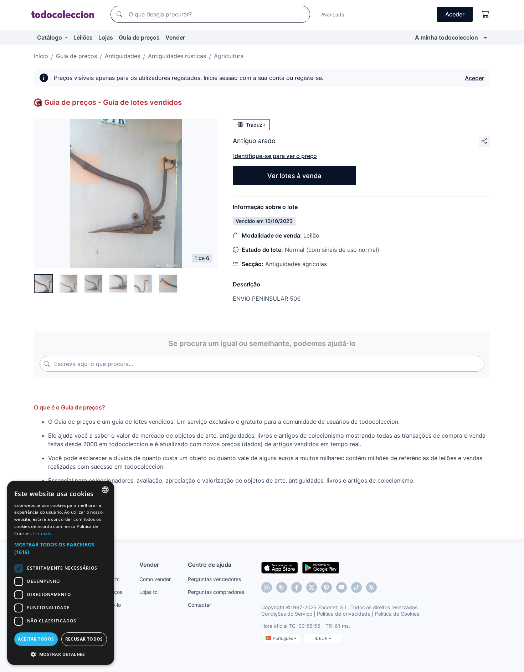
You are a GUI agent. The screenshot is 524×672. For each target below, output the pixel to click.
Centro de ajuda (209, 564)
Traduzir (255, 125)
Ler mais (42, 533)
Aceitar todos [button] (36, 639)
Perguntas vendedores (214, 579)
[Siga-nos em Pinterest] (326, 587)
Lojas (105, 37)
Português (283, 638)
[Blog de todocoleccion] (371, 587)
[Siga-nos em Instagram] (266, 587)
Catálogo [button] (50, 37)
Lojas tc (148, 592)
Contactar (199, 605)
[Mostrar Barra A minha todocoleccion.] (485, 37)
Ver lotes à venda (294, 175)
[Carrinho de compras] (485, 14)
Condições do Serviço (286, 614)
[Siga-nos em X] (311, 587)
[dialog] (60, 573)
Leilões (83, 37)
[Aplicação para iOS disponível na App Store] (279, 567)
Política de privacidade (343, 614)
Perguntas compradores (216, 592)
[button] (60, 548)
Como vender (155, 579)
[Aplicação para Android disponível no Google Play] (320, 567)
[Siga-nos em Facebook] (296, 587)
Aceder (474, 78)
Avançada (332, 14)
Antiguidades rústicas (177, 56)
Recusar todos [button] (84, 639)
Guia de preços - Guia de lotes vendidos (113, 102)
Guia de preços (139, 37)
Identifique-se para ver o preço (275, 155)
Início (41, 56)
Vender (175, 37)
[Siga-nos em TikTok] (356, 587)
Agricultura (228, 56)
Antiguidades (122, 56)
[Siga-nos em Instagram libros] (281, 587)
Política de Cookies (397, 614)
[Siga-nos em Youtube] (341, 587)
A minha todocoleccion (446, 37)
